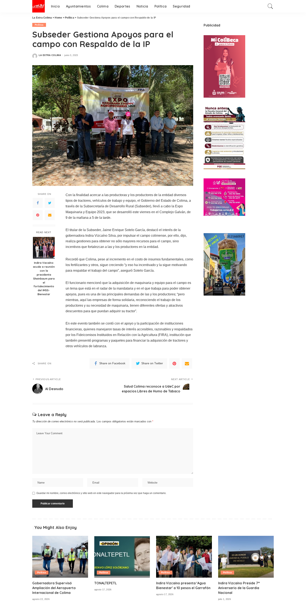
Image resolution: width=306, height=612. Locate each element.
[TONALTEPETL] (122, 557)
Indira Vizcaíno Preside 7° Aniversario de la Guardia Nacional (239, 588)
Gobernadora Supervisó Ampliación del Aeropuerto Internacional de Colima (54, 588)
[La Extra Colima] (38, 6)
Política (39, 25)
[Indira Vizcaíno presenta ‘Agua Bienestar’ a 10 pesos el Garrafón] (184, 557)
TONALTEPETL (105, 583)
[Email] (50, 215)
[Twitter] (50, 203)
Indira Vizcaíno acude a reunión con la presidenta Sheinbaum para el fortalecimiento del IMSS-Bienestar (44, 278)
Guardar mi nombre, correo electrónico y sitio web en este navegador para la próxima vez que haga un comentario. (101, 493)
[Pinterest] (38, 215)
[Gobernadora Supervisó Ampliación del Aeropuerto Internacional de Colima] (60, 557)
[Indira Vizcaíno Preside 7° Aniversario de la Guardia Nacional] (246, 557)
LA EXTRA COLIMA (50, 55)
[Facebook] (38, 203)
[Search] (270, 6)
